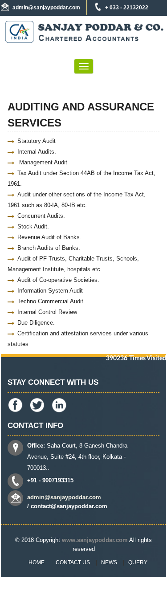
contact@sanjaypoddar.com (69, 506)
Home (37, 562)
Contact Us (73, 562)
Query (137, 562)
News (109, 562)
